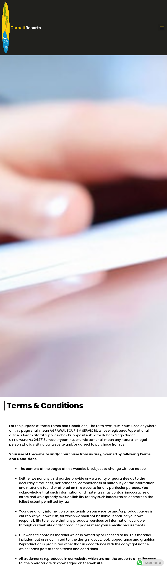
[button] (161, 27)
